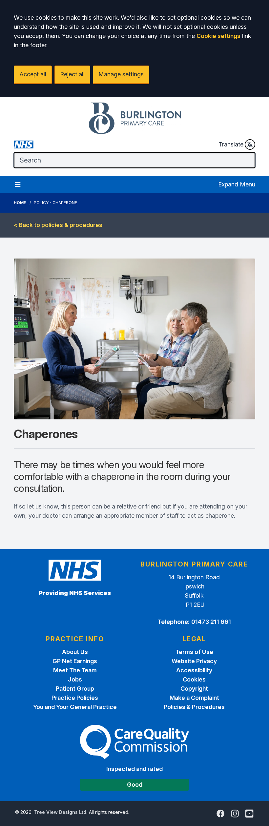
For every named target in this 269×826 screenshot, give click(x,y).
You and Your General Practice (75, 706)
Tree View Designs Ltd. (61, 812)
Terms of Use (194, 651)
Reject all (72, 74)
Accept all (32, 74)
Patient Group (75, 688)
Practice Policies (75, 697)
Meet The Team (75, 670)
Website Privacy (194, 661)
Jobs (75, 679)
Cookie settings (218, 35)
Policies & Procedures (194, 706)
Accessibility (194, 670)
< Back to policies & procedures (58, 224)
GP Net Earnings (74, 661)
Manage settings (121, 74)
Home (20, 202)
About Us (75, 651)
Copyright (194, 688)
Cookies (194, 679)
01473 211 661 (211, 621)
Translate (230, 144)
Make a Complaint (194, 697)
